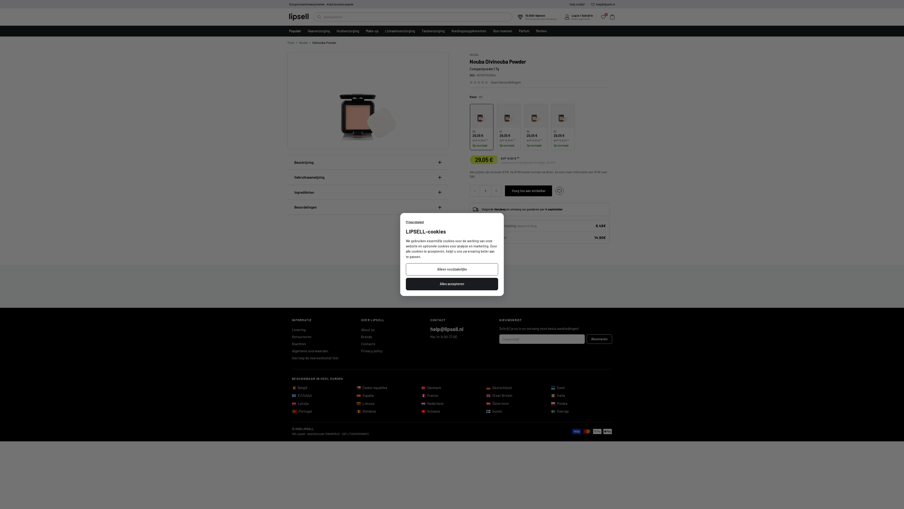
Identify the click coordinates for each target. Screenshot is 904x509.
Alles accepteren (452, 284)
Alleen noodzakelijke (452, 269)
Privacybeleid (415, 222)
